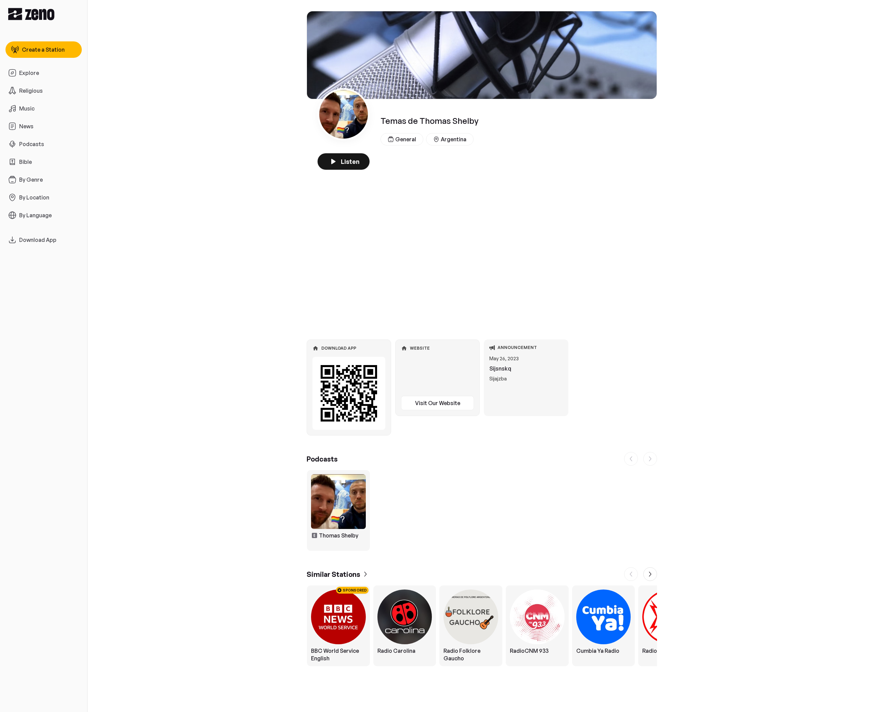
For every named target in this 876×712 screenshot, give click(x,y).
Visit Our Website (437, 403)
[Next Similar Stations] (650, 574)
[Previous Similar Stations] (631, 574)
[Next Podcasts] (650, 459)
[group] (482, 510)
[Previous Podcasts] (631, 459)
